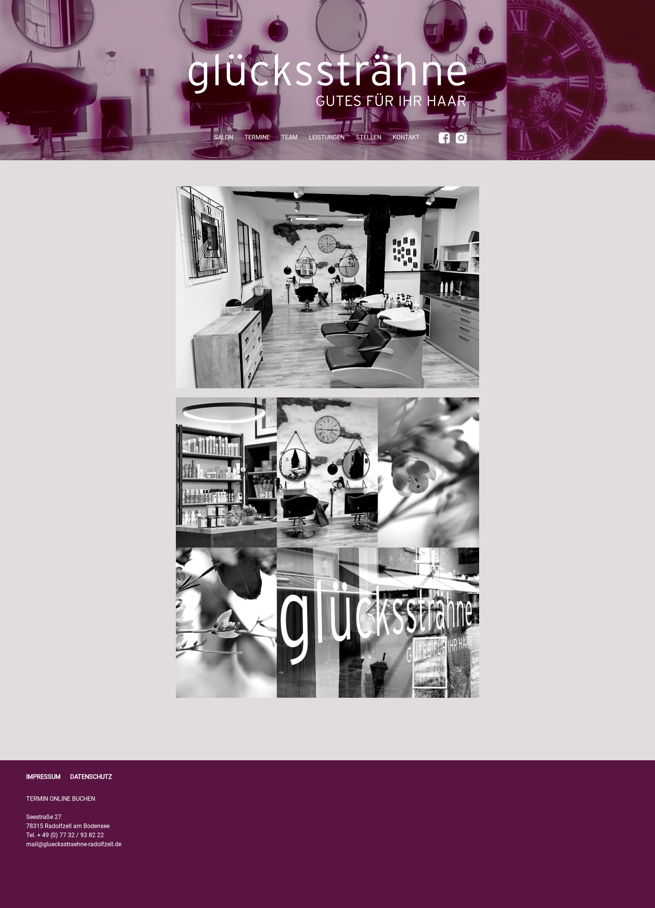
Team (289, 137)
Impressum (43, 776)
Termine (257, 137)
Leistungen (327, 137)
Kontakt (406, 137)
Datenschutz (91, 776)
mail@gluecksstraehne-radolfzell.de (73, 844)
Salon (223, 137)
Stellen (368, 137)
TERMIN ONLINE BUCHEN (60, 798)
